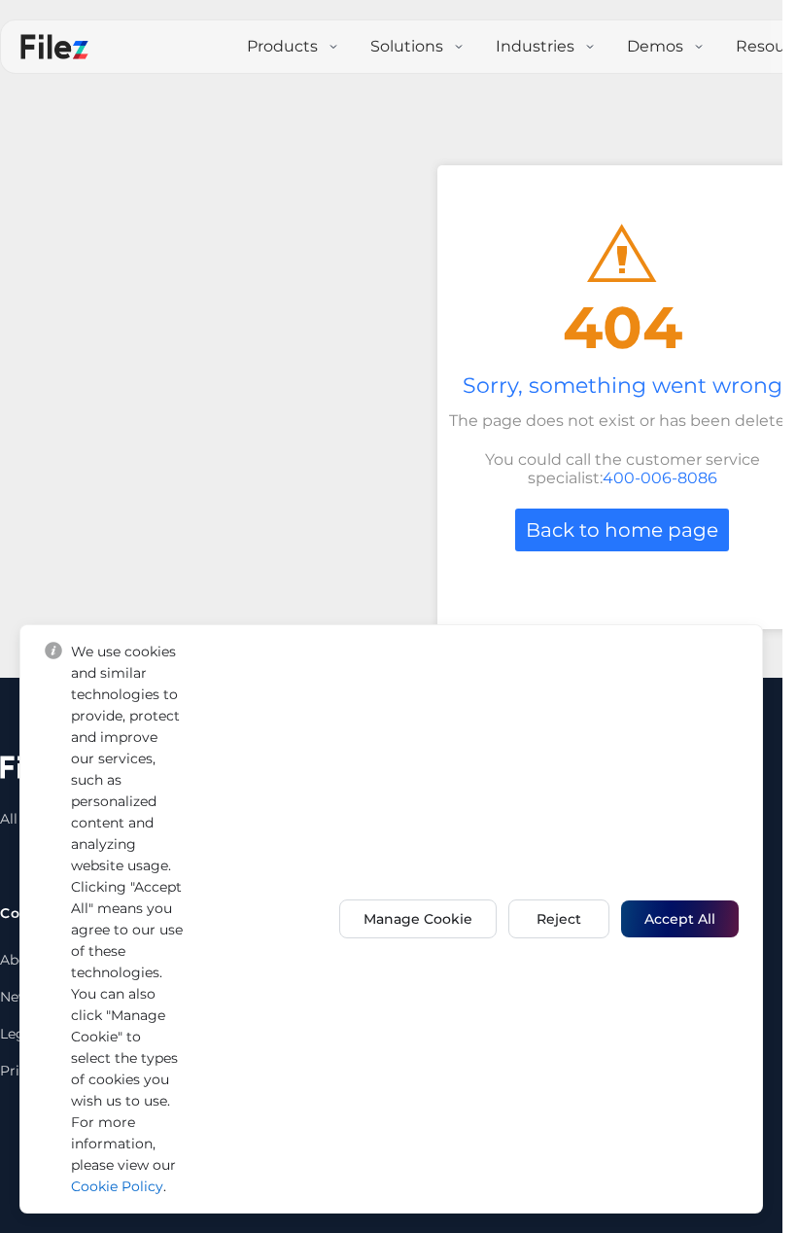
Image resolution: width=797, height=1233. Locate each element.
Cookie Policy (117, 1186)
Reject (559, 919)
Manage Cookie (418, 919)
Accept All (679, 919)
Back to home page (622, 530)
